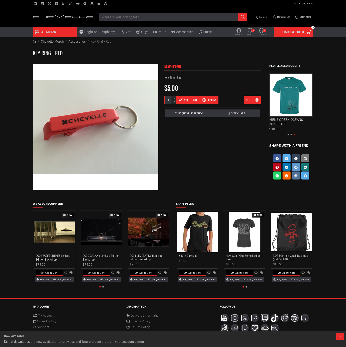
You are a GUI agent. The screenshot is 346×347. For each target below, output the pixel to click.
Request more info (190, 113)
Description (172, 66)
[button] (288, 134)
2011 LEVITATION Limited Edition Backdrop (146, 257)
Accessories (77, 41)
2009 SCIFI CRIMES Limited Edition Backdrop (53, 257)
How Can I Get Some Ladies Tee (243, 257)
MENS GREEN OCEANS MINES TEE (286, 122)
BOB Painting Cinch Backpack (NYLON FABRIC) (291, 257)
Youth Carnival (188, 256)
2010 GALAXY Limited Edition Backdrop (101, 257)
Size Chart (238, 113)
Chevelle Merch (52, 41)
